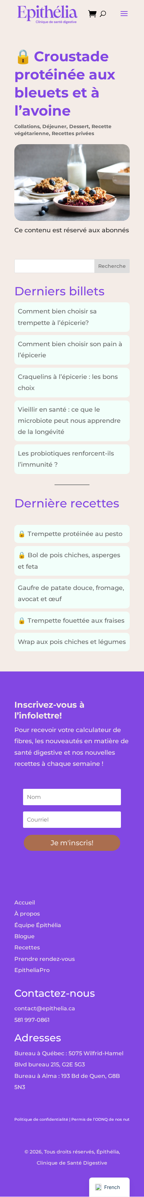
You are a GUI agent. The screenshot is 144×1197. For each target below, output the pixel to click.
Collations (26, 126)
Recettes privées (73, 133)
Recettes (27, 947)
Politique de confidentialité (41, 1119)
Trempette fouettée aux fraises (71, 620)
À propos (27, 913)
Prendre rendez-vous (44, 959)
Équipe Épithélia (37, 925)
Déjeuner (54, 126)
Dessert (79, 126)
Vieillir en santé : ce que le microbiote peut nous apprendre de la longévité (69, 421)
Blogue (24, 936)
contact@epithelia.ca (44, 1008)
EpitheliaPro (32, 970)
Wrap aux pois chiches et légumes (72, 642)
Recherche (112, 266)
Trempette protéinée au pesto (70, 534)
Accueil (24, 902)
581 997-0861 (32, 1020)
